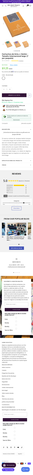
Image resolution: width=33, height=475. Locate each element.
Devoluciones (5, 384)
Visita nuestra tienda (7, 393)
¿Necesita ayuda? (26, 123)
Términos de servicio (8, 399)
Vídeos (4, 165)
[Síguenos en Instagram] (11, 447)
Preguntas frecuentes (8, 373)
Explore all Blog (16, 248)
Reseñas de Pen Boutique (9, 376)
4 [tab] (14, 244)
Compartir (5, 123)
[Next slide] (29, 23)
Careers (4, 370)
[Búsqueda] (5, 6)
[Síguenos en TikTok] (22, 447)
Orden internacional (7, 387)
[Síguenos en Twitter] (7, 447)
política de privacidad (8, 402)
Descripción (6, 129)
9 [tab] (22, 244)
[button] (23, 5)
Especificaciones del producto (12, 160)
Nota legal (5, 390)
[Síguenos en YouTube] (18, 447)
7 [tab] (19, 244)
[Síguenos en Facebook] (4, 447)
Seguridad (5, 382)
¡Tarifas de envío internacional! (16, 267)
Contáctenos (5, 404)
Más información (16, 119)
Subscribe (16, 309)
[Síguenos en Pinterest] (14, 447)
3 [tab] (12, 244)
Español (20, 453)
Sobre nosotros (6, 367)
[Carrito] (27, 6)
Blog (3, 396)
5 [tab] (15, 244)
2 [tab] (11, 244)
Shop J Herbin (14, 65)
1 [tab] (9, 244)
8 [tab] (20, 244)
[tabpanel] (16, 232)
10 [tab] (24, 244)
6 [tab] (17, 244)
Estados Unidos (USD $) (8, 453)
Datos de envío (6, 379)
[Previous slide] (3, 23)
